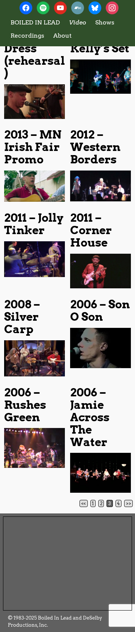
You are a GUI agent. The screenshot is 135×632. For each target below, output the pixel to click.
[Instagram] (112, 7)
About (62, 35)
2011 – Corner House (91, 230)
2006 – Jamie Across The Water (90, 417)
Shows (104, 22)
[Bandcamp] (77, 7)
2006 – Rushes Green (25, 404)
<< (83, 503)
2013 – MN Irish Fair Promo (33, 147)
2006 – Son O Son (100, 310)
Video (77, 22)
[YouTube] (60, 7)
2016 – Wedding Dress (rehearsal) (34, 48)
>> (128, 503)
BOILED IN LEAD (35, 22)
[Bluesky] (94, 7)
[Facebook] (26, 7)
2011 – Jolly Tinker (33, 224)
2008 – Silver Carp (22, 316)
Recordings (27, 35)
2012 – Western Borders (95, 147)
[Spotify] (43, 7)
